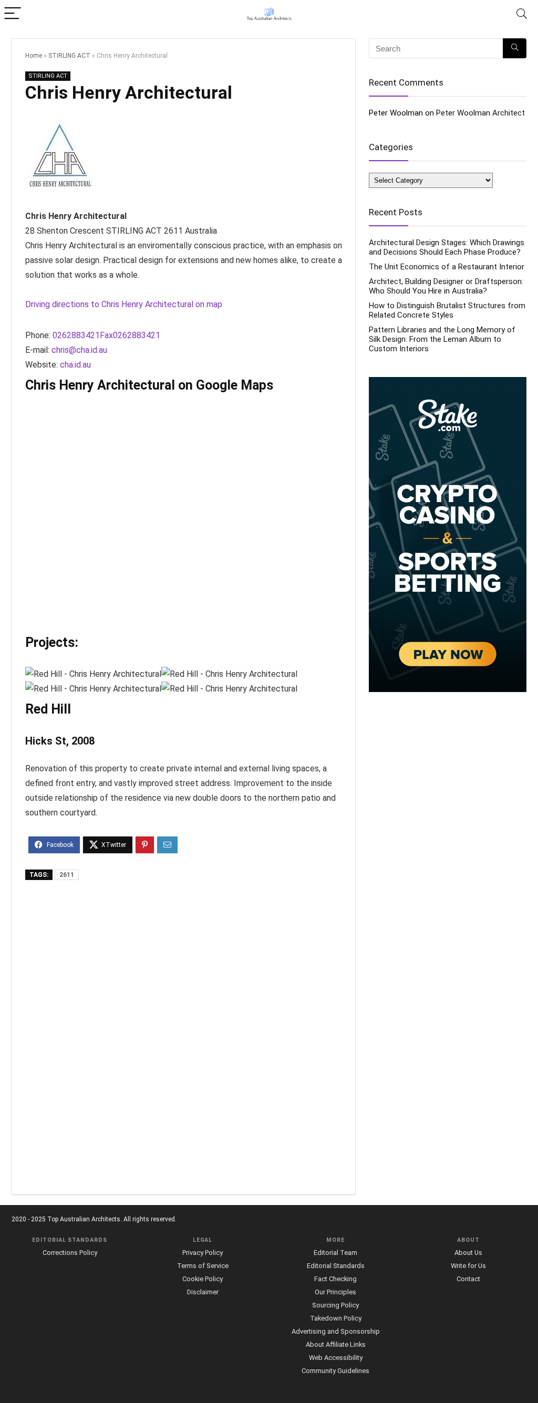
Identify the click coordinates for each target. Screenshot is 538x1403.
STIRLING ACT (69, 55)
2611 (66, 874)
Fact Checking (335, 1279)
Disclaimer (203, 1292)
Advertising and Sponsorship (336, 1331)
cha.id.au (75, 365)
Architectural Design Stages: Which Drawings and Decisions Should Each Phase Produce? (446, 247)
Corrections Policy (70, 1253)
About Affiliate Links (336, 1344)
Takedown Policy (335, 1318)
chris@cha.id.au (79, 350)
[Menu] (12, 14)
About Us (468, 1253)
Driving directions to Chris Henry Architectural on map (123, 304)
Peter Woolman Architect (480, 113)
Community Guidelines (335, 1371)
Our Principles (335, 1292)
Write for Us (468, 1266)
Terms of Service (203, 1266)
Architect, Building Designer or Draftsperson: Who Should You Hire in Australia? (446, 286)
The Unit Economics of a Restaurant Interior (446, 266)
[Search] (521, 14)
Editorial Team (335, 1253)
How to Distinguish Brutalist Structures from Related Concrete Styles (447, 310)
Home (33, 55)
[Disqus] (183, 1038)
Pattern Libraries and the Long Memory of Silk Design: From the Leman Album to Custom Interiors (442, 339)
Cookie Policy (202, 1279)
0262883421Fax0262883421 (106, 335)
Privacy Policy (202, 1253)
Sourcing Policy (335, 1305)
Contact (468, 1279)
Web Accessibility (336, 1358)
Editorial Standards (336, 1266)
